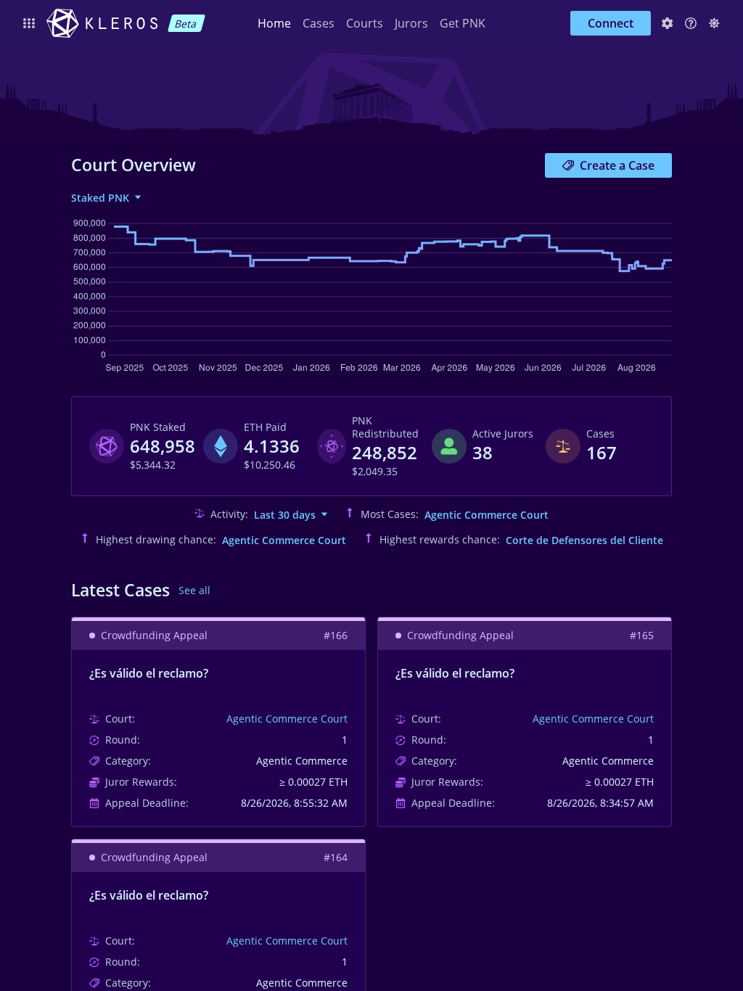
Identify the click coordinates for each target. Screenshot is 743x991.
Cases (318, 23)
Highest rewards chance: (439, 539)
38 (482, 452)
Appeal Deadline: (147, 803)
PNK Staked (158, 427)
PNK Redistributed (385, 427)
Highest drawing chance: (156, 539)
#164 (336, 857)
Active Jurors (502, 433)
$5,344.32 (153, 465)
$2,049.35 (375, 471)
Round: (122, 740)
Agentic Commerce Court (486, 515)
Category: (128, 761)
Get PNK (462, 23)
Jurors (411, 23)
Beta (186, 23)
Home (274, 23)
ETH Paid (265, 427)
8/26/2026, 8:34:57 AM (600, 803)
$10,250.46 (269, 465)
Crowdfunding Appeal (154, 635)
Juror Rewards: (141, 782)
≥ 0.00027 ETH (313, 782)
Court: (120, 718)
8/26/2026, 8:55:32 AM (294, 803)
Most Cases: (390, 514)
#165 (642, 635)
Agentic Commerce (302, 761)
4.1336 (272, 446)
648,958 (162, 446)
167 (601, 452)
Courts (364, 23)
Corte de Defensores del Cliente (584, 540)
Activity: (229, 514)
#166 (336, 635)
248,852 (384, 452)
